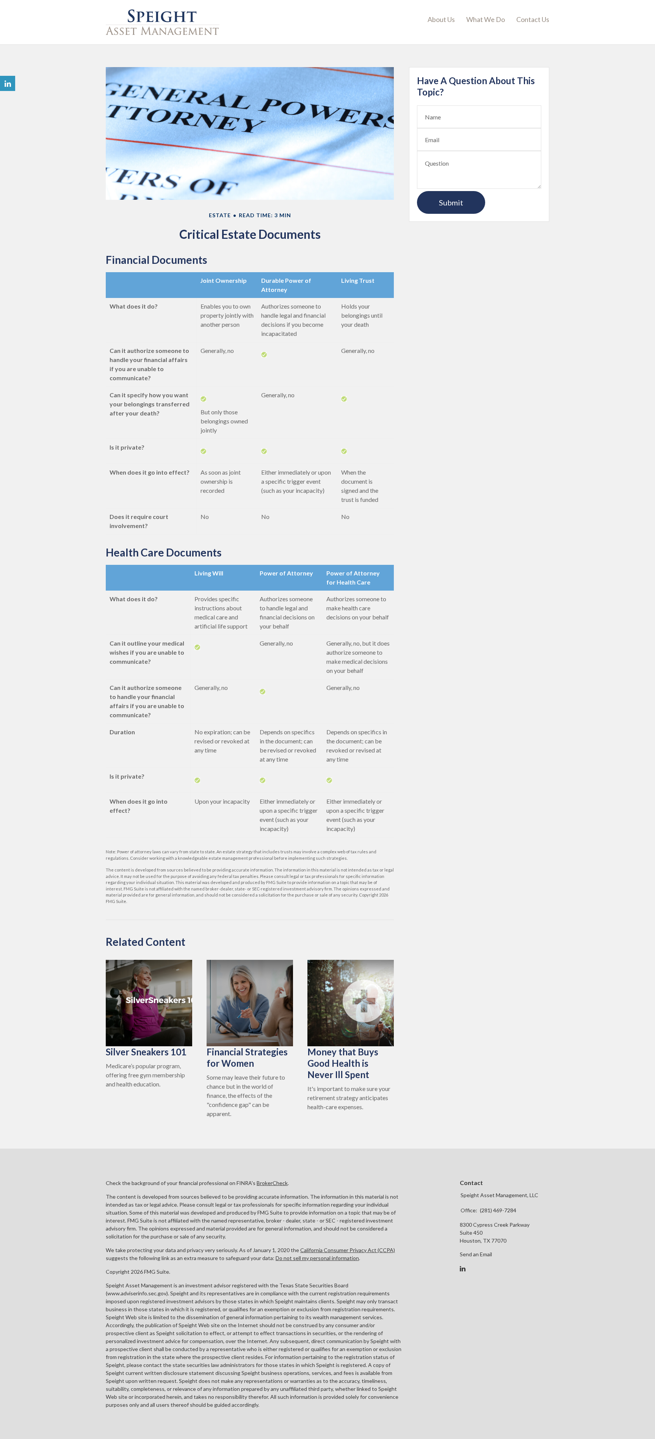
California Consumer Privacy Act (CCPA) (347, 1250)
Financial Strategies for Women (247, 1057)
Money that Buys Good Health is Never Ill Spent (342, 1063)
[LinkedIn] (462, 1269)
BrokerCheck (272, 1183)
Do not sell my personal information (317, 1258)
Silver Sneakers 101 (146, 1051)
